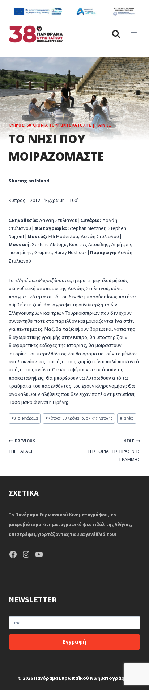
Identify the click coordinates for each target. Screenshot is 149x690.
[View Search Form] (115, 33)
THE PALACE (22, 446)
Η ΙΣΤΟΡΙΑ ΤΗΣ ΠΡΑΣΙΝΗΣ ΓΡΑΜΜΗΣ (114, 450)
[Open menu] (133, 34)
